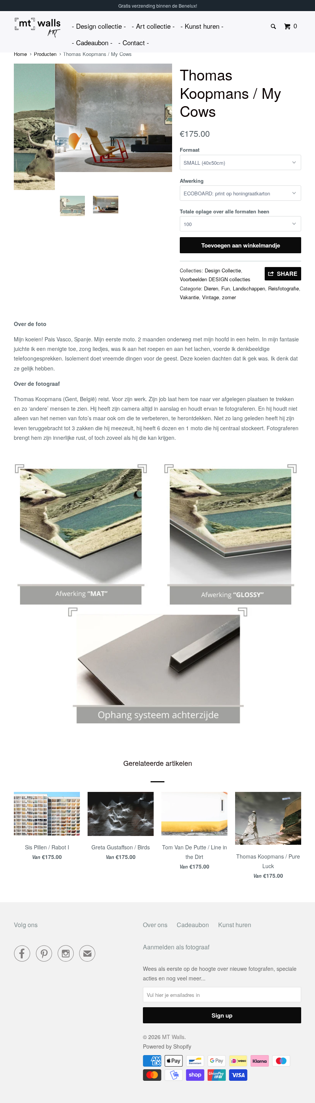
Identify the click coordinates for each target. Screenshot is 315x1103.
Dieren (211, 288)
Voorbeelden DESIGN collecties (215, 279)
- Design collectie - (99, 26)
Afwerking (192, 180)
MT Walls (173, 1037)
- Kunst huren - (202, 26)
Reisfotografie (283, 288)
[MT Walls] (37, 28)
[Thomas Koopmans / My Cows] (93, 118)
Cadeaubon (193, 924)
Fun (225, 288)
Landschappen (249, 288)
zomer (229, 297)
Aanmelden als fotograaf (176, 946)
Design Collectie (223, 270)
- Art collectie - (153, 26)
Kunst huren (234, 924)
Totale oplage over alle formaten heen (224, 211)
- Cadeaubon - (92, 42)
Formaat (189, 149)
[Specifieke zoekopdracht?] (274, 27)
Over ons (155, 924)
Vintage (210, 297)
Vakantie (189, 297)
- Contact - (133, 42)
